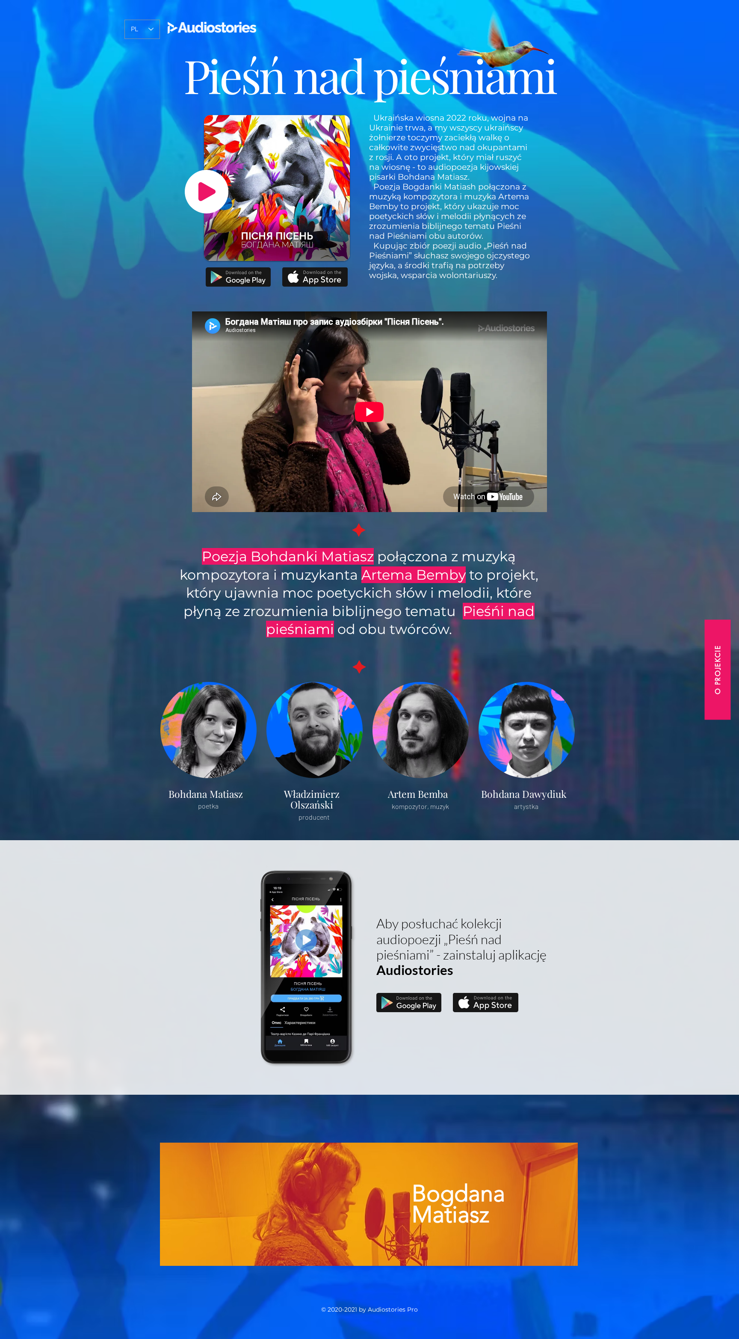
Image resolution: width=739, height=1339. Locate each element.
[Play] (207, 191)
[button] (717, 669)
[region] (369, 1204)
